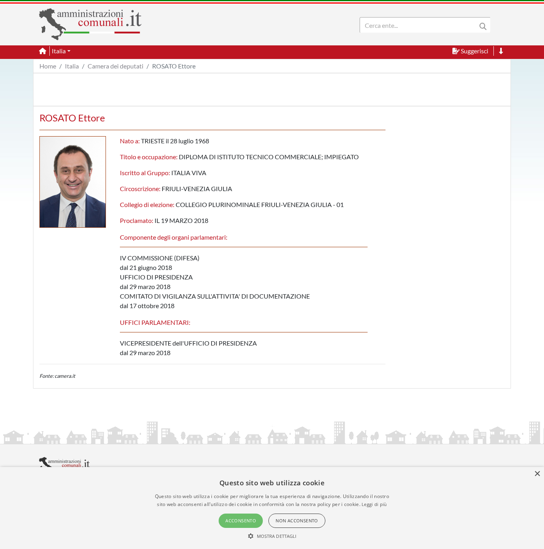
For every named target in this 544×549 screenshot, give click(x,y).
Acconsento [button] (240, 521)
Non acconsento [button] (297, 521)
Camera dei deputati (115, 66)
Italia (72, 66)
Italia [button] (59, 51)
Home (47, 66)
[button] (272, 536)
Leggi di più (374, 504)
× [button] (537, 474)
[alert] (272, 508)
